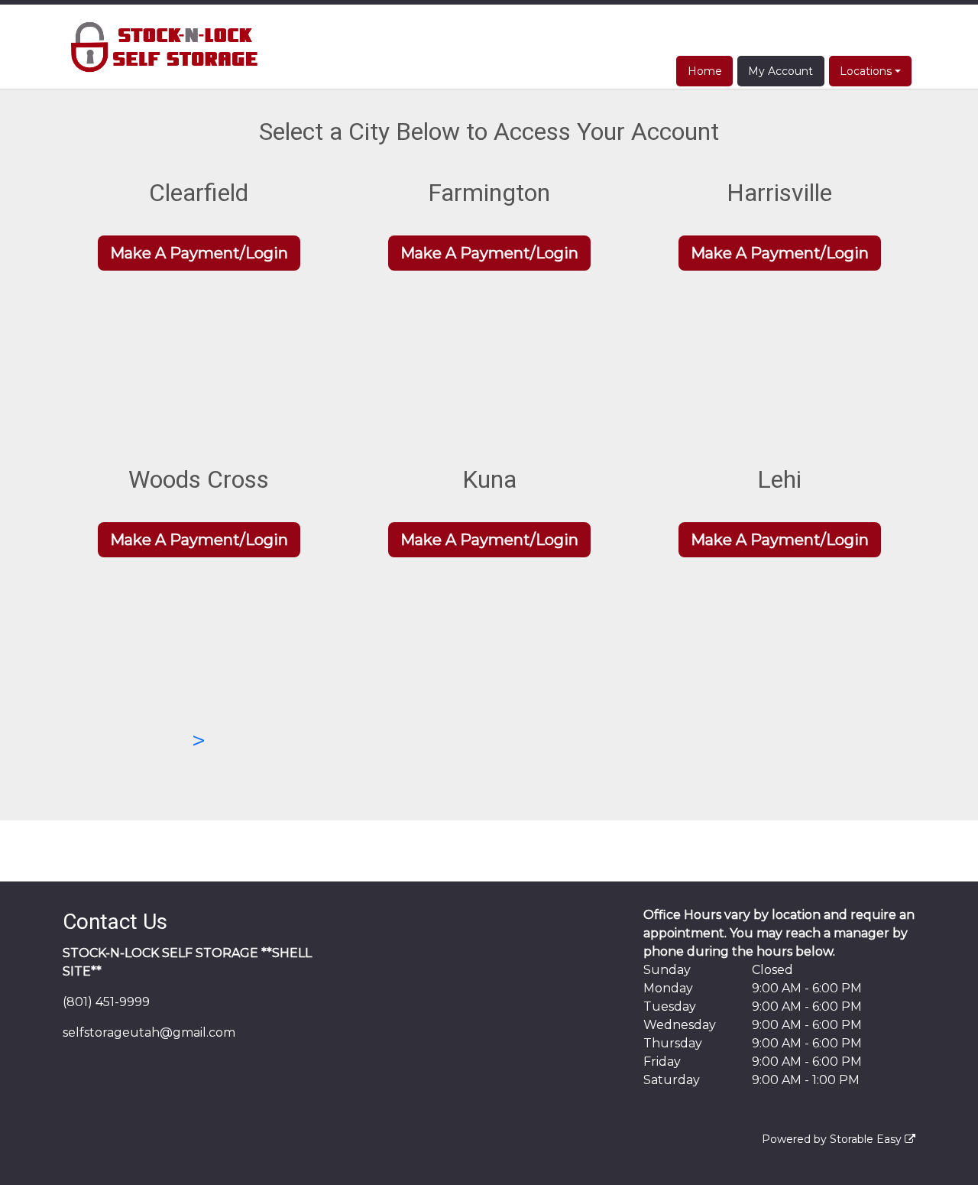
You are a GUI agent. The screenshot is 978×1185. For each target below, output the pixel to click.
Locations (866, 71)
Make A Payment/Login (199, 253)
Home (705, 71)
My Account (780, 71)
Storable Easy (867, 1139)
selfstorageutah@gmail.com (149, 1032)
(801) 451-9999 (106, 1002)
